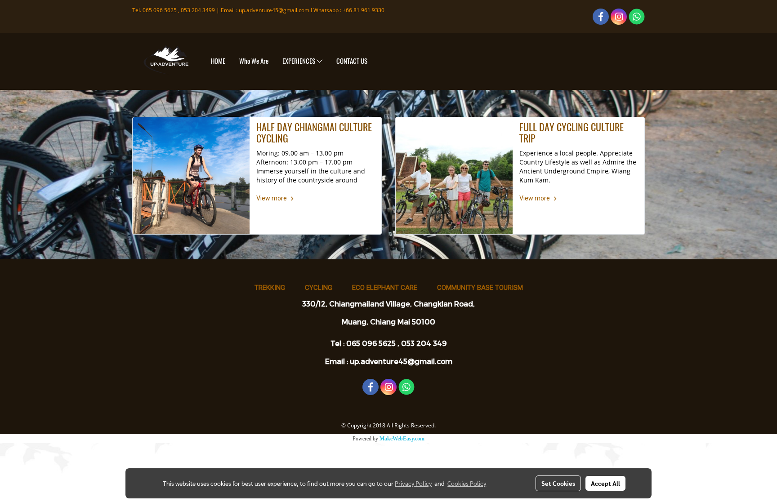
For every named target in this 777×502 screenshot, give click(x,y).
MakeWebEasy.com (402, 438)
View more (272, 198)
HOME (218, 61)
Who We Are (253, 61)
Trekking (270, 288)
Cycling (318, 288)
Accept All (605, 483)
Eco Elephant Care (384, 288)
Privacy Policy (413, 483)
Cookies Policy (466, 483)
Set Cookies (558, 483)
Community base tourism (480, 288)
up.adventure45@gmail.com (274, 10)
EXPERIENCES (299, 61)
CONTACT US (351, 61)
